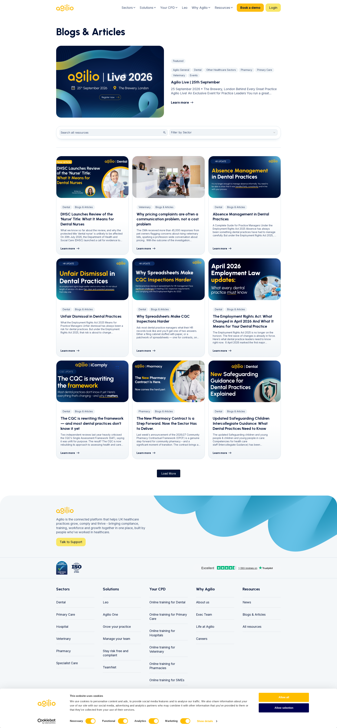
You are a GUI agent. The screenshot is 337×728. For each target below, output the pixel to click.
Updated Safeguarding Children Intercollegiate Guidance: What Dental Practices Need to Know (241, 423)
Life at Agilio (205, 626)
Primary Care (65, 614)
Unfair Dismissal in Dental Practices (91, 316)
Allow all (284, 697)
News (247, 602)
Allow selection (284, 707)
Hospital (62, 626)
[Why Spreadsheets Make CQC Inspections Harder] (168, 279)
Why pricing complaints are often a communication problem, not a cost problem (168, 219)
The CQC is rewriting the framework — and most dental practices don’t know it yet (92, 423)
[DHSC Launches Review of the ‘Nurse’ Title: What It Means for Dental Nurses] (92, 177)
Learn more (180, 102)
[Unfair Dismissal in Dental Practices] (92, 279)
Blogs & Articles (254, 614)
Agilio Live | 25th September (195, 82)
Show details (205, 721)
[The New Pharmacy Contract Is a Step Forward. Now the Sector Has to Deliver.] (168, 381)
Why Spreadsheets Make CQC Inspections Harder (163, 319)
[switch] (123, 721)
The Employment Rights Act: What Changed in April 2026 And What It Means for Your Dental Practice (243, 321)
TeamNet (109, 667)
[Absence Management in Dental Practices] (245, 177)
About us (202, 602)
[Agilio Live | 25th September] (110, 82)
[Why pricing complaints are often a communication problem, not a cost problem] (168, 177)
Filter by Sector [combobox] (181, 132)
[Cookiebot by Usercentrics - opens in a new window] (46, 721)
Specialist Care (67, 663)
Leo (105, 602)
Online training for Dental (167, 602)
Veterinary (63, 639)
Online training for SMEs (166, 680)
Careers (201, 639)
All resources (252, 626)
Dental (61, 602)
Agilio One (110, 614)
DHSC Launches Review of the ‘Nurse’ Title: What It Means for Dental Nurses (87, 219)
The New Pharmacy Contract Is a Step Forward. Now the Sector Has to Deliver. (167, 423)
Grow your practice (117, 626)
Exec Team (204, 614)
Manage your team (116, 639)
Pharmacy (63, 651)
